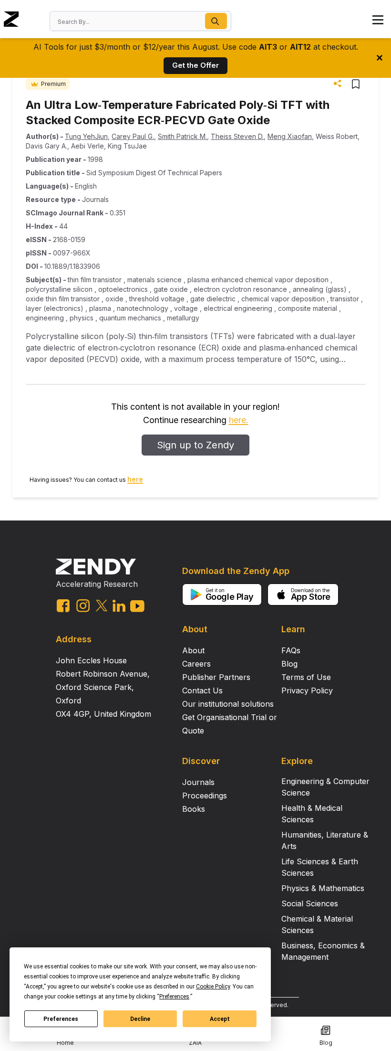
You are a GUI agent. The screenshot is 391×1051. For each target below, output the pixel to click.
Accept (220, 1019)
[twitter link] (101, 605)
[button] (216, 21)
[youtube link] (137, 606)
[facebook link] (63, 605)
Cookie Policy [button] (213, 986)
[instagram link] (83, 605)
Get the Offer (195, 65)
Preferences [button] (174, 996)
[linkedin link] (119, 605)
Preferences (60, 1019)
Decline (140, 1019)
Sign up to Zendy (195, 445)
